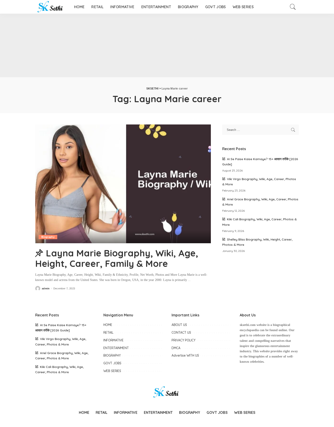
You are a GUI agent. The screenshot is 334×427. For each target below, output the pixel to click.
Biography (48, 237)
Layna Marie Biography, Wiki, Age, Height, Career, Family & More (116, 258)
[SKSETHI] (51, 7)
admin (46, 288)
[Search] (293, 7)
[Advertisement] (136, 45)
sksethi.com (248, 325)
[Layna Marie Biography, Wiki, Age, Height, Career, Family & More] (123, 183)
